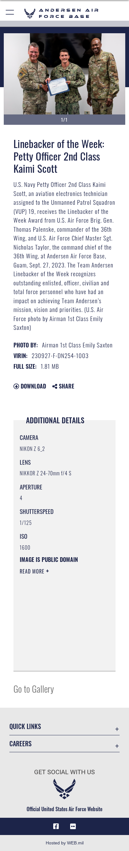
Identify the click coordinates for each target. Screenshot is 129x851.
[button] (10, 13)
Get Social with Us (64, 772)
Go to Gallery (33, 688)
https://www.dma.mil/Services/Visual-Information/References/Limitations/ (58, 659)
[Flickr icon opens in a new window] (73, 826)
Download (32, 386)
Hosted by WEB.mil (65, 842)
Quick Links (25, 726)
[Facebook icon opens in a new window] (56, 826)
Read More (33, 571)
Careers (20, 743)
